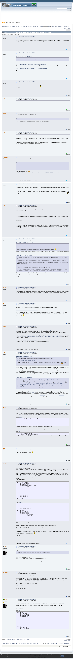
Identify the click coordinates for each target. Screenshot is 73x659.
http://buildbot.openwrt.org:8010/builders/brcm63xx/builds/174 (52, 330)
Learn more (66, 656)
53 (11, 639)
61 (20, 639)
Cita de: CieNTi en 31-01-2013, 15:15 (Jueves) (24, 116)
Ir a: (59, 646)
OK (62, 656)
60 (19, 639)
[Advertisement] (36, 18)
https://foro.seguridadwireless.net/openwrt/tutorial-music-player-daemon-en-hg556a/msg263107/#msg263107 (37, 172)
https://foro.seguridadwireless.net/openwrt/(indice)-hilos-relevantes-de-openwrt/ (31, 68)
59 (18, 639)
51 (9, 639)
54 (12, 639)
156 (24, 639)
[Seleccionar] (21, 417)
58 (17, 639)
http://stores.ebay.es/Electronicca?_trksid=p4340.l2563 (26, 340)
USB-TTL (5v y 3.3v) (32, 392)
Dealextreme (42, 394)
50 (8, 639)
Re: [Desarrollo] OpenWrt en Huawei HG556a (27, 36)
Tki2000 (52, 26)
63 (22, 639)
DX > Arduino (61, 394)
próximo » (69, 28)
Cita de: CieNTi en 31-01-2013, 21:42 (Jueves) (24, 255)
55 (13, 639)
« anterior (65, 28)
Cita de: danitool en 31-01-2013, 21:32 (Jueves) (24, 242)
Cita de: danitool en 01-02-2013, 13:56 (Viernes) (24, 356)
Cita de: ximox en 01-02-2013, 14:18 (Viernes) (24, 377)
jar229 (49, 26)
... (6, 639)
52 (10, 639)
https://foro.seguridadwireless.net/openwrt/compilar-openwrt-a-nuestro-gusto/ (31, 64)
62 (21, 639)
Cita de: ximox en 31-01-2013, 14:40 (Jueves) (24, 56)
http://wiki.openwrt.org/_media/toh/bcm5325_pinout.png (26, 310)
